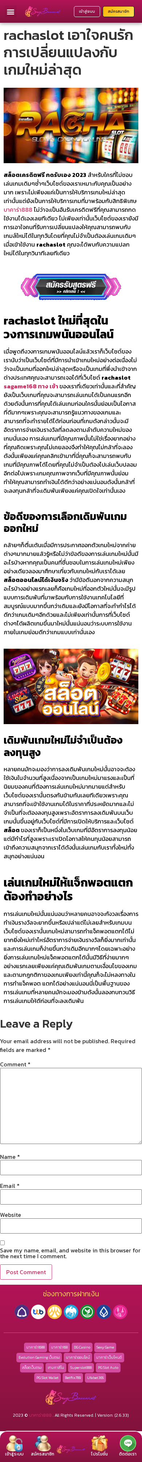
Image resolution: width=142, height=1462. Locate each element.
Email (10, 1186)
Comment (15, 1064)
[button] (11, 11)
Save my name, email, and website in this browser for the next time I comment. (70, 1253)
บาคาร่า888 (18, 209)
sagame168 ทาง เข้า (31, 386)
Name (10, 1157)
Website (10, 1215)
